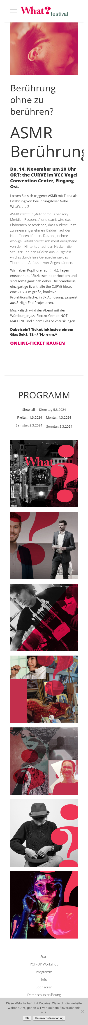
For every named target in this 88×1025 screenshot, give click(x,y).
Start (44, 956)
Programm (44, 972)
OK (27, 1018)
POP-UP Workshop (44, 964)
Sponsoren (44, 987)
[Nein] (82, 1011)
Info (44, 979)
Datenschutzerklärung (44, 994)
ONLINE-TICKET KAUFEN (37, 343)
